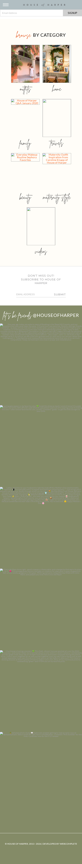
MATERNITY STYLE (57, 197)
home (56, 89)
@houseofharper (56, 315)
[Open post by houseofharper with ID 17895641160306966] (41, 773)
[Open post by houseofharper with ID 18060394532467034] (41, 446)
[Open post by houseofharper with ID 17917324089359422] (41, 609)
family (25, 143)
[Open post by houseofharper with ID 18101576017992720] (41, 691)
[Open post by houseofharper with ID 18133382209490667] (41, 528)
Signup (72, 13)
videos (41, 251)
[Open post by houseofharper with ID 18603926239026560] (41, 364)
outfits (25, 89)
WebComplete (68, 843)
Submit (60, 294)
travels (56, 143)
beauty (25, 197)
